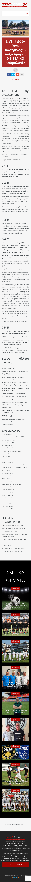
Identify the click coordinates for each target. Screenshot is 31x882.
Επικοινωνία (17, 864)
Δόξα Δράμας (15, 79)
